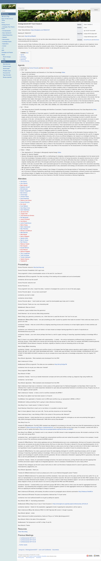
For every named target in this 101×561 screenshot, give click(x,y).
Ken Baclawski (24, 217)
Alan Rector (23, 181)
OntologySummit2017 (31, 549)
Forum (3, 22)
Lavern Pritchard (25, 219)
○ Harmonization (5, 39)
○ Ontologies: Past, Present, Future (8, 27)
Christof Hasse (24, 196)
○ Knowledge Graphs (6, 41)
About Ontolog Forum (30, 557)
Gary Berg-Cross (25, 208)
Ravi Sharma (23, 242)
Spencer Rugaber (25, 251)
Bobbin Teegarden (25, 191)
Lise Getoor (23, 221)
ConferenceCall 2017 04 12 (28, 538)
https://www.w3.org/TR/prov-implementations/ (40, 427)
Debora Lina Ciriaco (26, 200)
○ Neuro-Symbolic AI (6, 33)
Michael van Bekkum (26, 230)
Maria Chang (24, 225)
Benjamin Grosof (25, 187)
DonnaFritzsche (87, 39)
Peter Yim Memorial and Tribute (7, 19)
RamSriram (96, 39)
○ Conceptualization (6, 30)
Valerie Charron (24, 259)
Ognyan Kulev (24, 238)
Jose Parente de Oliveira (27, 215)
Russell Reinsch (24, 247)
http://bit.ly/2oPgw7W (61, 364)
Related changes (7, 66)
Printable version (7, 70)
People (3, 54)
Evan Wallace (24, 206)
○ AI (2, 48)
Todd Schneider (24, 255)
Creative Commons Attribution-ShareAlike (37, 556)
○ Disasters (4, 37)
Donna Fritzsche (33, 68)
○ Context (4, 46)
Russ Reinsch (24, 249)
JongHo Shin (24, 213)
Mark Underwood (25, 227)
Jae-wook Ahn (24, 211)
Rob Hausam (24, 246)
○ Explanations (5, 43)
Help (4, 59)
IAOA (3, 50)
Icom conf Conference (45, 549)
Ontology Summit (6, 24)
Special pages (6, 68)
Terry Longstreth (25, 253)
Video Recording (22, 531)
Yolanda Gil (23, 261)
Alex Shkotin (23, 183)
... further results (22, 545)
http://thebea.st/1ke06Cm (86, 491)
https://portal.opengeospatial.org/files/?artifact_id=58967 (56, 429)
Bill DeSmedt (24, 189)
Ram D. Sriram (45, 68)
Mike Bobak (23, 234)
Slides (51, 68)
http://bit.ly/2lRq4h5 (30, 36)
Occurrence (55, 549)
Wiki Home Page (5, 16)
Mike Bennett (24, 232)
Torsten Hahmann (25, 257)
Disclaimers (38, 557)
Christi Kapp (23, 194)
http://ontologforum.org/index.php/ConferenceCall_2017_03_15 (70, 504)
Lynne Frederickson (25, 223)
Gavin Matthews (24, 210)
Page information (7, 75)
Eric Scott (23, 204)
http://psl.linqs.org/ (38, 267)
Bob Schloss (23, 193)
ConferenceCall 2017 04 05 (28, 540)
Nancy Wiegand (24, 236)
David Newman (24, 198)
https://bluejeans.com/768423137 (40, 30)
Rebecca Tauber (24, 244)
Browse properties (7, 77)
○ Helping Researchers (7, 35)
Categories (22, 549)
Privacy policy (21, 557)
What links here (6, 64)
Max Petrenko (24, 228)
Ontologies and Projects (7, 52)
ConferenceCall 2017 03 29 (28, 541)
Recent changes (7, 56)
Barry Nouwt (23, 185)
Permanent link (6, 73)
